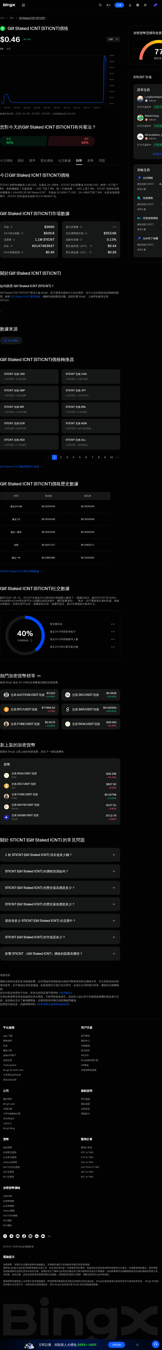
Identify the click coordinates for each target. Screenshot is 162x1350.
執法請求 (85, 1050)
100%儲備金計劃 (11, 1113)
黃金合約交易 (9, 1079)
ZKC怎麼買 (8, 1171)
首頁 (2, 18)
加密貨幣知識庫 (89, 1069)
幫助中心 (85, 1040)
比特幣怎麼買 (9, 1152)
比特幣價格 (8, 1200)
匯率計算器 (86, 1147)
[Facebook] (24, 1236)
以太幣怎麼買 (9, 1157)
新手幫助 (85, 1035)
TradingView (9, 1065)
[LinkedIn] (37, 1236)
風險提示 (85, 1113)
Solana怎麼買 (10, 1162)
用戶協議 (85, 1098)
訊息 (5, 1045)
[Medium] (43, 1236)
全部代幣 (7, 1196)
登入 (108, 4)
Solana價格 (9, 1210)
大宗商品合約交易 (12, 1074)
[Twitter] (5, 1236)
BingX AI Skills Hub (13, 1069)
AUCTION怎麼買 (11, 1167)
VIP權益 (85, 1065)
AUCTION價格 (10, 1215)
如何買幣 (7, 1147)
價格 (11, 18)
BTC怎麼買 (8, 1176)
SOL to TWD (87, 1162)
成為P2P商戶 (9, 1055)
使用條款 (66, 992)
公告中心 (7, 1123)
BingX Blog (9, 1128)
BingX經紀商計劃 (89, 1060)
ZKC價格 (7, 1220)
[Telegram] (11, 1236)
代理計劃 (7, 1108)
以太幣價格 (8, 1205)
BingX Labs (9, 1103)
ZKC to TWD (87, 1171)
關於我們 (7, 1098)
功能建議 (85, 1045)
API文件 (85, 1055)
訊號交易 (7, 1060)
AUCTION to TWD (90, 1167)
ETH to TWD (87, 1157)
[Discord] (18, 1236)
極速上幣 (7, 1050)
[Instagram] (30, 1236)
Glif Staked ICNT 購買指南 (25, 296)
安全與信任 (8, 1118)
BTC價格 (7, 1225)
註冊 (119, 4)
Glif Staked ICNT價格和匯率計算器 (20, 466)
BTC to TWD (87, 1152)
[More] (49, 1236)
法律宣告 (85, 1108)
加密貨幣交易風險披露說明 (53, 1004)
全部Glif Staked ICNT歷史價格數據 (20, 571)
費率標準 (7, 1040)
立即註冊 (116, 1344)
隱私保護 (85, 1103)
